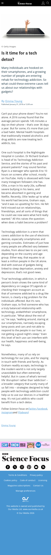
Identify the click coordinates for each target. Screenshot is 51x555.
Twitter (32, 408)
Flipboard (23, 412)
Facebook (42, 408)
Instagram (7, 412)
